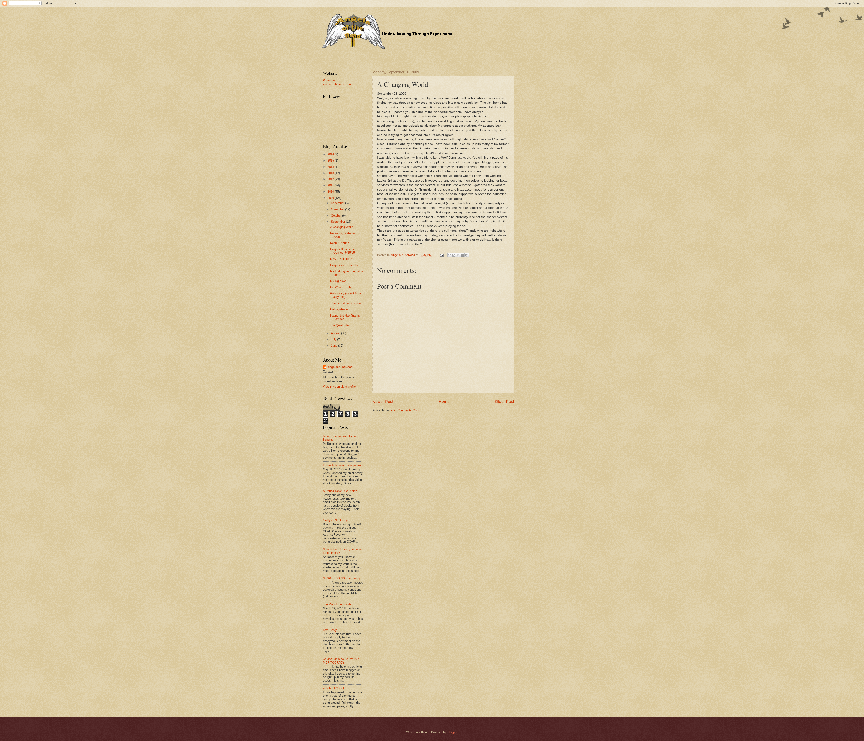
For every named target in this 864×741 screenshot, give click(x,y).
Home (444, 401)
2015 (331, 160)
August (336, 333)
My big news (338, 281)
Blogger (452, 732)
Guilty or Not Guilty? (336, 520)
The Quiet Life (339, 325)
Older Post (504, 401)
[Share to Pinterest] (466, 255)
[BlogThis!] (454, 255)
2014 (331, 166)
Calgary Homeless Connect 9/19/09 (342, 250)
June (334, 345)
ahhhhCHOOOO (333, 688)
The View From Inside (337, 604)
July (334, 339)
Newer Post (382, 401)
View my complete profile (339, 386)
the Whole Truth (340, 287)
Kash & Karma (339, 243)
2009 (331, 198)
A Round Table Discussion (340, 491)
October (336, 215)
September (338, 221)
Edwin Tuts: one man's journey (343, 465)
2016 (331, 154)
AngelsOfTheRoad (340, 367)
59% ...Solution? (341, 258)
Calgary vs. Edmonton (344, 265)
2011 (331, 185)
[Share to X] (458, 255)
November (338, 209)
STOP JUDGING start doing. (341, 578)
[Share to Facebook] (462, 255)
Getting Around (339, 309)
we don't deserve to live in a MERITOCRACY (341, 660)
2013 (331, 173)
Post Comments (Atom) (406, 410)
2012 (331, 179)
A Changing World (341, 227)
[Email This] (449, 255)
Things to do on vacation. (346, 303)
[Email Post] (441, 255)
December (338, 203)
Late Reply (330, 630)
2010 (331, 191)
